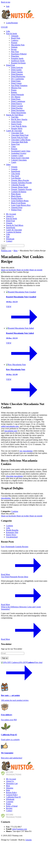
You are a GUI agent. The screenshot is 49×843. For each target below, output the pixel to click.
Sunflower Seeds (17, 61)
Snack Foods (16, 124)
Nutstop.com (6, 251)
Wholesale (10, 239)
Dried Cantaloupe (18, 101)
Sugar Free (15, 144)
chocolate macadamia (14, 476)
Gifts (8, 31)
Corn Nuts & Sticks (19, 126)
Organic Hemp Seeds (19, 187)
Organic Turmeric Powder (21, 189)
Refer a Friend (11, 806)
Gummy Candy (17, 155)
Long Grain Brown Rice (21, 205)
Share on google (35, 270)
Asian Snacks (16, 122)
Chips (13, 146)
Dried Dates (16, 81)
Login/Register (12, 23)
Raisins (14, 92)
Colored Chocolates (19, 160)
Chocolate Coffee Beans (20, 140)
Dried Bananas (17, 74)
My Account (11, 214)
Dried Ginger (16, 83)
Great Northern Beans (20, 201)
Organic (14, 167)
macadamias (6, 498)
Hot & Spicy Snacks (19, 119)
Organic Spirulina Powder (21, 183)
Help (8, 790)
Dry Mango (15, 97)
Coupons (9, 801)
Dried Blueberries (18, 76)
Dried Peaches (16, 108)
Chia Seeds (15, 174)
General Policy (12, 795)
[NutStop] (17, 18)
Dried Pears (15, 99)
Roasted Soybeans (18, 63)
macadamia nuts (10, 431)
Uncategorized (12, 537)
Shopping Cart (12, 783)
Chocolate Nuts (17, 133)
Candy (13, 162)
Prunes (13, 90)
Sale (7, 6)
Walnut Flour (16, 210)
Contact (9, 241)
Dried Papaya (16, 104)
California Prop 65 (13, 797)
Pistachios (15, 56)
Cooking (14, 511)
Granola (14, 169)
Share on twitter (22, 270)
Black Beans (16, 196)
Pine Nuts (15, 52)
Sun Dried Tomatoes (19, 85)
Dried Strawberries (18, 113)
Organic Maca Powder (20, 180)
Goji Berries (16, 178)
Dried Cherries (17, 72)
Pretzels (14, 149)
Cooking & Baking (18, 192)
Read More (5, 574)
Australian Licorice (18, 153)
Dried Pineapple (17, 94)
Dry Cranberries (17, 79)
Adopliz (28, 840)
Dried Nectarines (17, 110)
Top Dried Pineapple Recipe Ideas (14, 577)
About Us (10, 216)
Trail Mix (14, 117)
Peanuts (14, 43)
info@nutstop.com (19, 829)
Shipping (9, 788)
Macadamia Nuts (17, 45)
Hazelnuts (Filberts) (19, 54)
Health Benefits (12, 530)
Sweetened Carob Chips (20, 151)
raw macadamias (26, 451)
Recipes (9, 808)
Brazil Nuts (15, 38)
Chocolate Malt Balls (19, 142)
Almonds (14, 36)
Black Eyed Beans (18, 203)
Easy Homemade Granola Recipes (14, 547)
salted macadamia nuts (10, 426)
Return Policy (11, 792)
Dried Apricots (17, 67)
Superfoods (15, 171)
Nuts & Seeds (11, 33)
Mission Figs (16, 88)
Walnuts (14, 47)
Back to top (5, 2)
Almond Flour (16, 207)
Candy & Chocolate (14, 131)
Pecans (14, 49)
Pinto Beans (16, 194)
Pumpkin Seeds (17, 58)
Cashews (14, 40)
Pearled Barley (17, 198)
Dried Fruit (10, 65)
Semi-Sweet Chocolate (20, 158)
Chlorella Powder (18, 185)
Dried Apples (16, 70)
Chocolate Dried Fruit (19, 135)
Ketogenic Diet (12, 532)
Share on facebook (8, 270)
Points (8, 804)
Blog (15, 251)
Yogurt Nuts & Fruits (19, 137)
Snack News (11, 535)
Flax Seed (15, 176)
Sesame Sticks (16, 128)
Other (8, 164)
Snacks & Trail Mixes (14, 115)
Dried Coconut (17, 106)
